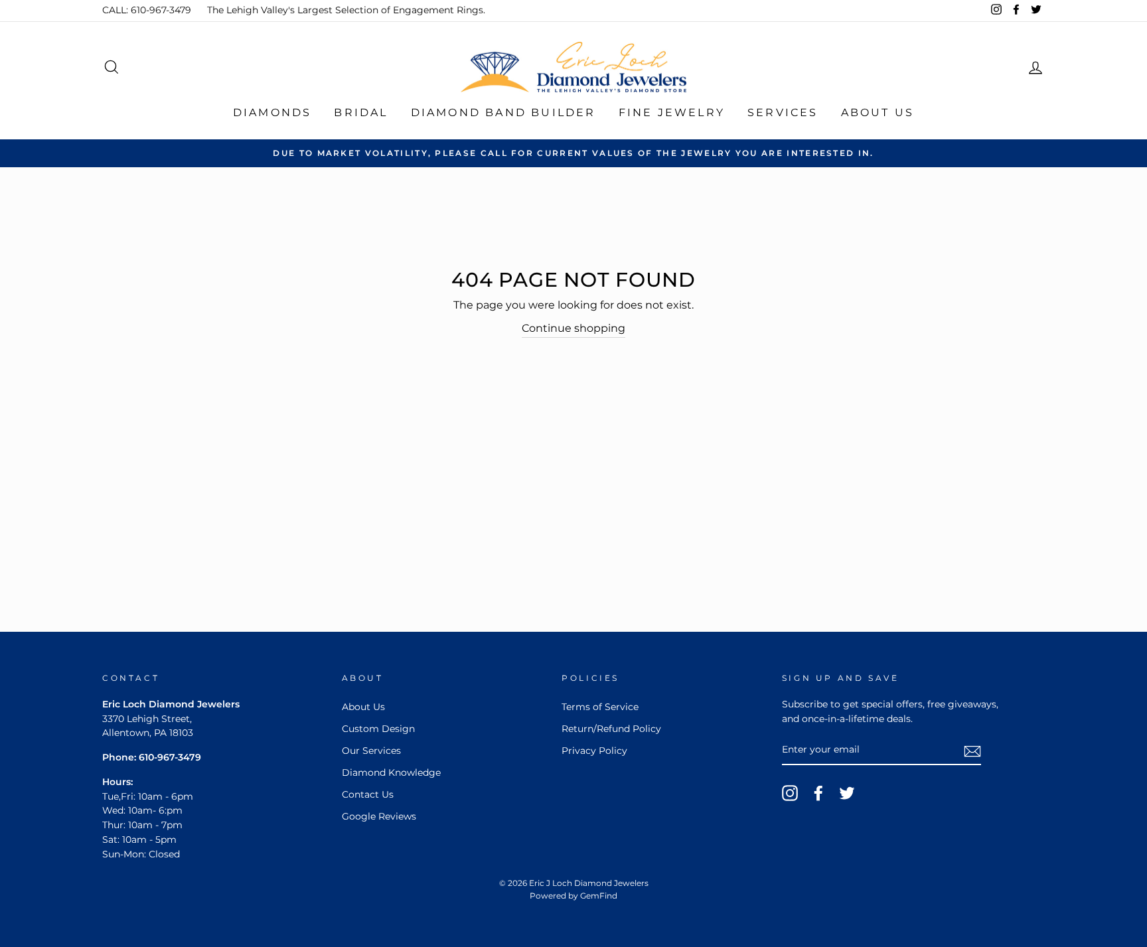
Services (782, 112)
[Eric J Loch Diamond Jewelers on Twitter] (847, 793)
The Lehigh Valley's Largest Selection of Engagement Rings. (346, 10)
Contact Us (368, 794)
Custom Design (378, 728)
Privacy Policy (594, 750)
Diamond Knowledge (391, 772)
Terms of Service (600, 706)
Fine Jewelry (672, 112)
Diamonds (272, 112)
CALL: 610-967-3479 (146, 10)
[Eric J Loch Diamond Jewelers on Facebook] (818, 793)
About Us (878, 112)
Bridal (361, 112)
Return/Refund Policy (611, 728)
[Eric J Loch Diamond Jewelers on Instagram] (790, 793)
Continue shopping (573, 328)
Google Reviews (379, 816)
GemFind (598, 896)
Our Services (371, 750)
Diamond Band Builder (503, 112)
